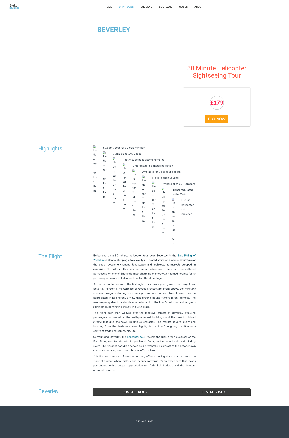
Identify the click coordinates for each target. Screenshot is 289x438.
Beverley (48, 391)
